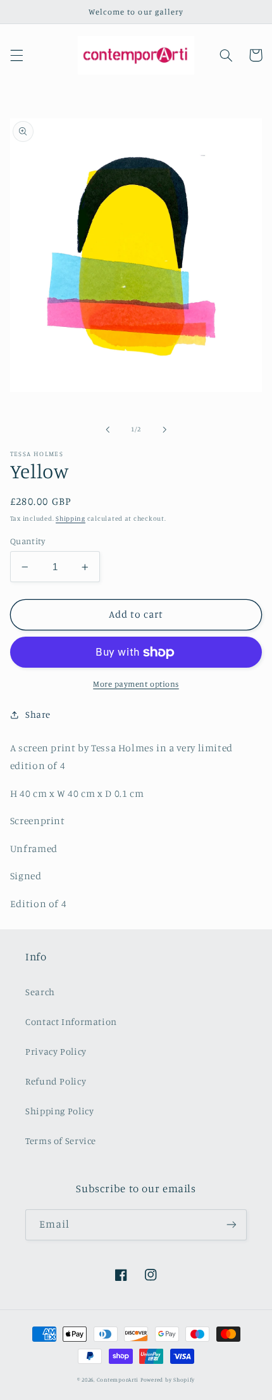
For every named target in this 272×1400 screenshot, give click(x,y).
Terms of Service (60, 1140)
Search (40, 991)
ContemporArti (118, 1379)
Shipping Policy (59, 1110)
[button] (16, 55)
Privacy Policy (56, 1051)
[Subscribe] (231, 1224)
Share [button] (38, 714)
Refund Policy (55, 1081)
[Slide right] (164, 429)
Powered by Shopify (167, 1379)
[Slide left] (107, 429)
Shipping (70, 518)
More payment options (136, 684)
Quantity (27, 541)
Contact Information (71, 1021)
